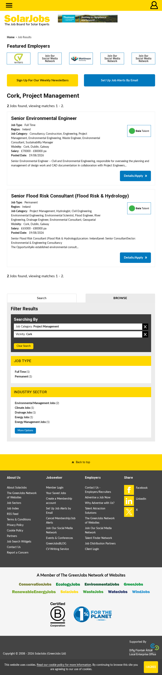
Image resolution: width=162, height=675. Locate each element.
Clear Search (24, 346)
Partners (12, 536)
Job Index (13, 508)
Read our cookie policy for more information (64, 665)
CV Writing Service (57, 549)
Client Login (92, 549)
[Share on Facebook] (129, 490)
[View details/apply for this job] (139, 130)
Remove (145, 327)
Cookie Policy (15, 530)
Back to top (83, 462)
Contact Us (14, 547)
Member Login (54, 487)
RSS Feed (12, 514)
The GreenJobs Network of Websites (22, 495)
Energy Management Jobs (32, 422)
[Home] (27, 20)
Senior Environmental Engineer (44, 118)
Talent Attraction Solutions (95, 510)
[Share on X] (129, 512)
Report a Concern (17, 552)
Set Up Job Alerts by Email (58, 510)
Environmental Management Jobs (37, 403)
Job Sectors (14, 503)
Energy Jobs (24, 417)
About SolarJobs (17, 487)
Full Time (22, 372)
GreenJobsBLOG (56, 543)
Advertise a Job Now (97, 497)
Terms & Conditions (19, 519)
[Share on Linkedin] (129, 501)
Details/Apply (133, 175)
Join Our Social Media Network (59, 530)
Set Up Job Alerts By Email (119, 80)
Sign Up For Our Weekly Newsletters (43, 80)
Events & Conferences (59, 538)
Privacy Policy (15, 525)
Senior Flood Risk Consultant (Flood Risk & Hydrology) (70, 196)
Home (10, 37)
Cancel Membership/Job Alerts (60, 520)
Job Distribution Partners (100, 543)
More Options (25, 430)
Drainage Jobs (25, 412)
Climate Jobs (24, 408)
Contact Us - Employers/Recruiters (98, 489)
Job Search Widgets (19, 541)
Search (41, 298)
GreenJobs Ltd (56, 653)
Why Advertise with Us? (99, 503)
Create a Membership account (59, 500)
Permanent (23, 376)
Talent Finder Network (98, 538)
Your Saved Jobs (56, 493)
